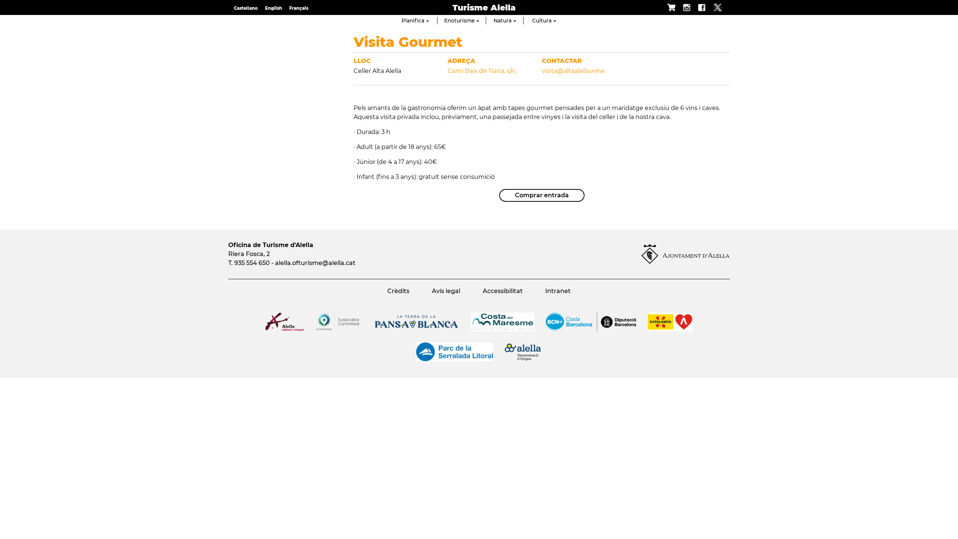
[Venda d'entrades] (668, 7)
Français (298, 8)
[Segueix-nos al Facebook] (697, 7)
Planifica (413, 21)
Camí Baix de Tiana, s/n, (482, 70)
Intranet (558, 291)
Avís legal (446, 291)
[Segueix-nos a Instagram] (682, 7)
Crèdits (398, 291)
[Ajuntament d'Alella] (685, 261)
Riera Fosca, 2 (249, 254)
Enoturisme (459, 21)
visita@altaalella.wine (573, 70)
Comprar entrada (542, 195)
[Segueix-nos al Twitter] (713, 7)
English (273, 8)
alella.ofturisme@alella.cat (315, 263)
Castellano (246, 8)
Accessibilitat (503, 291)
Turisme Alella (484, 7)
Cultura (542, 21)
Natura (503, 21)
